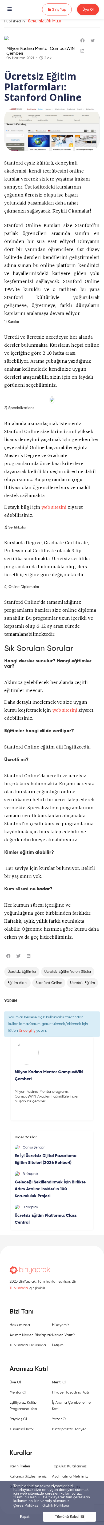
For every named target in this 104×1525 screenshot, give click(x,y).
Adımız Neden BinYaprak (31, 1335)
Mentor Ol (18, 1392)
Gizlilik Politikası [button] (55, 1505)
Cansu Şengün (34, 1147)
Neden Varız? (63, 1335)
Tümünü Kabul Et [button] (69, 1517)
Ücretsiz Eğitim (82, 983)
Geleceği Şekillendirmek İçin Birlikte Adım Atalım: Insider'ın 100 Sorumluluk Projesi (50, 1189)
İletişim (57, 1345)
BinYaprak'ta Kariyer (69, 1429)
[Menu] (9, 9)
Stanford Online (48, 983)
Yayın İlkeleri (20, 1466)
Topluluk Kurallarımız (69, 1466)
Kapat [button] (24, 1517)
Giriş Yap (61, 9)
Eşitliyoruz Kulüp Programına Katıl (24, 1406)
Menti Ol (59, 1382)
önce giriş (27, 1030)
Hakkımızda (20, 1325)
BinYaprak (30, 1174)
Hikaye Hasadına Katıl (71, 1392)
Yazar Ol (59, 1419)
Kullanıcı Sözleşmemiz (28, 1476)
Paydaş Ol (18, 1419)
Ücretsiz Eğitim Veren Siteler (67, 972)
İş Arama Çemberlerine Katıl (71, 1406)
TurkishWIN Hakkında (28, 1345)
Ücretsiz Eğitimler (44, 21)
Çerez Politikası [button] (26, 1505)
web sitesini (54, 507)
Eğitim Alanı (17, 983)
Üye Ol (88, 9)
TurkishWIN (19, 1288)
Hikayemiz (60, 1325)
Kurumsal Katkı (22, 1429)
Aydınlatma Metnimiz (70, 1476)
